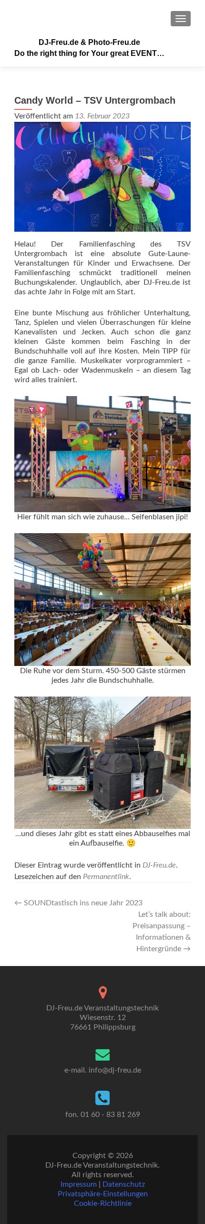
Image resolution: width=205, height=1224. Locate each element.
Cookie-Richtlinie (103, 1203)
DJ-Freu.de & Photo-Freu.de (89, 42)
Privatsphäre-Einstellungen (103, 1194)
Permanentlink (106, 876)
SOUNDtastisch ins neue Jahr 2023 (78, 903)
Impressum (79, 1184)
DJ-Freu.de (159, 865)
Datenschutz (123, 1184)
